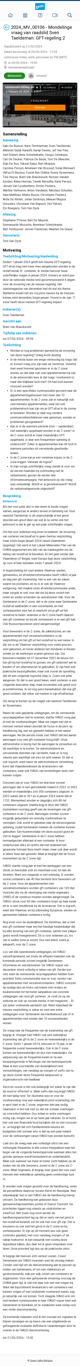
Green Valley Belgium (41, 1360)
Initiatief (41, 76)
